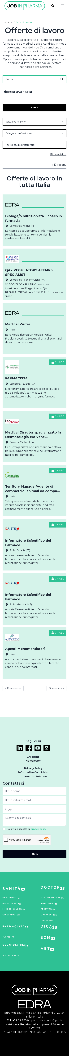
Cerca (34, 107)
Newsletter (33, 760)
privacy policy (38, 829)
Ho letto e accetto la (26, 829)
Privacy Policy (33, 768)
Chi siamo (33, 756)
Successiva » (56, 688)
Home (6, 22)
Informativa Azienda (33, 776)
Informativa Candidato (33, 772)
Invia (34, 853)
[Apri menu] (63, 6)
